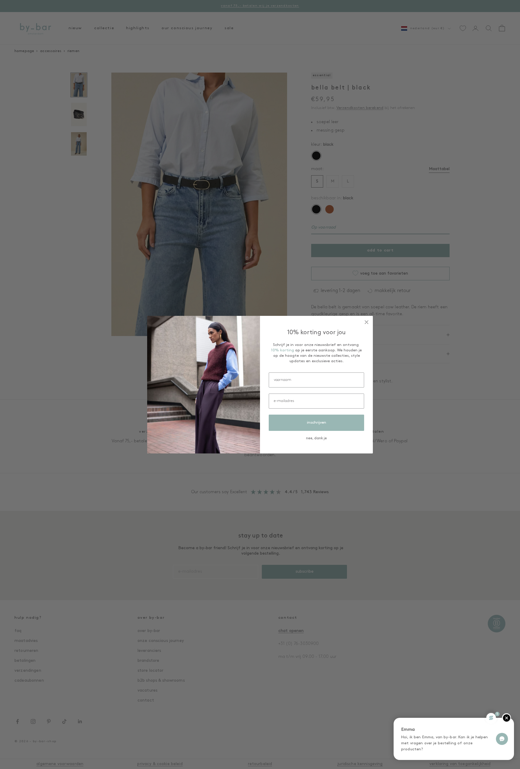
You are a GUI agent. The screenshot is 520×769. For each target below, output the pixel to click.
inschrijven (316, 423)
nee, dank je (316, 438)
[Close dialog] (366, 322)
